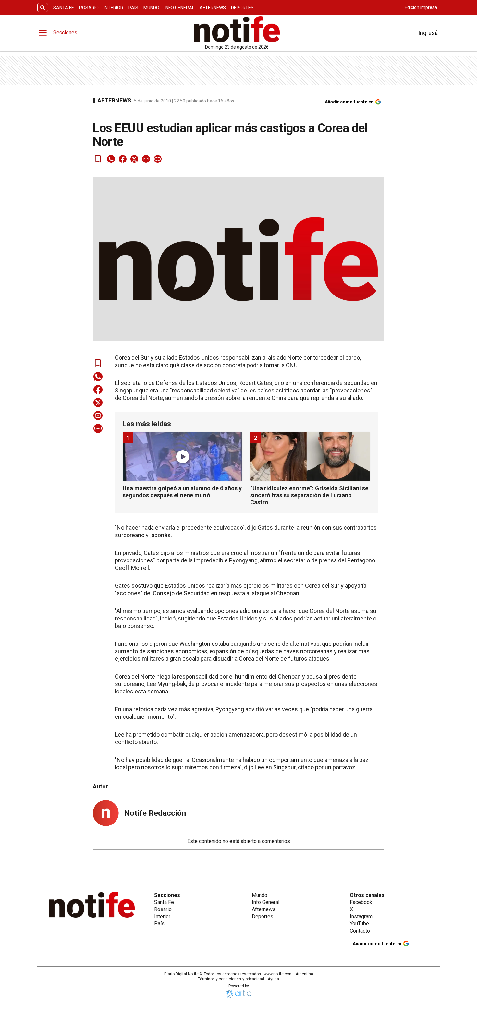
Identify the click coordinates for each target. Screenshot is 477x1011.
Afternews (213, 7)
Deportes (242, 7)
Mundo (151, 7)
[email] (146, 159)
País (133, 7)
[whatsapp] (111, 159)
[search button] (42, 7)
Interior (113, 7)
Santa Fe (63, 7)
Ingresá (428, 33)
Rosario (89, 7)
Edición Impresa (421, 7)
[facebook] (123, 159)
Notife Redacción (155, 813)
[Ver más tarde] (98, 159)
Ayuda (273, 979)
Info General (179, 7)
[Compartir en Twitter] (134, 159)
